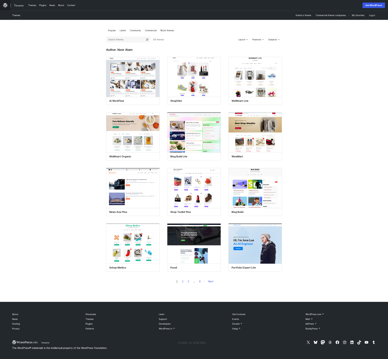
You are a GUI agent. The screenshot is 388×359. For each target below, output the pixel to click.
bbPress (311, 323)
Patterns (89, 328)
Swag (236, 328)
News (15, 319)
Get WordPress (373, 5)
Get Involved (238, 314)
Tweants (45, 342)
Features (256, 39)
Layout (241, 39)
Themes (16, 15)
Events (235, 319)
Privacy (16, 328)
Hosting (16, 323)
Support (163, 319)
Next (210, 281)
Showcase (90, 314)
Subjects (272, 39)
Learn (161, 314)
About (15, 314)
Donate (237, 323)
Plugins (89, 323)
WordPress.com (315, 314)
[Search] (147, 40)
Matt (309, 319)
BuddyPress (313, 328)
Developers (165, 323)
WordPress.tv (167, 328)
